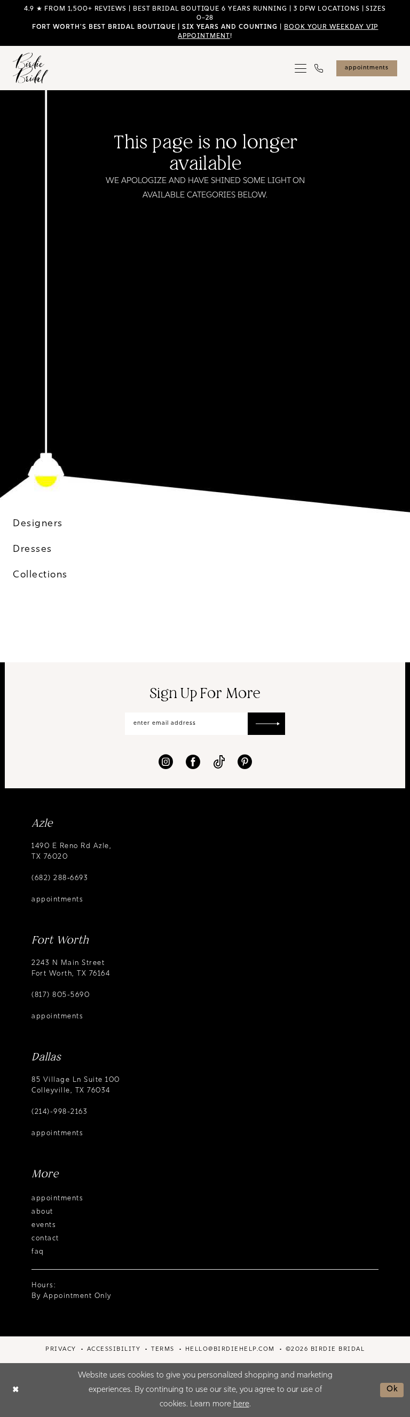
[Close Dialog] (15, 1390)
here (241, 1404)
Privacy (60, 1349)
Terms (163, 1349)
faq (37, 1251)
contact (45, 1238)
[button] (301, 68)
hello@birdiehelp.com (230, 1349)
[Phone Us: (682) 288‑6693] (319, 68)
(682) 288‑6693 (59, 878)
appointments (57, 899)
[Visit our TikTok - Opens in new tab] (218, 762)
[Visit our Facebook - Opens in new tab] (193, 762)
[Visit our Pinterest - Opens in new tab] (245, 762)
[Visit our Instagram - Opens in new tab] (166, 762)
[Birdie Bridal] (30, 68)
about (42, 1211)
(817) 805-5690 (60, 995)
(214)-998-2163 (59, 1112)
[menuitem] (301, 68)
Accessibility (114, 1349)
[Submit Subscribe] (266, 724)
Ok (393, 1390)
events (43, 1225)
